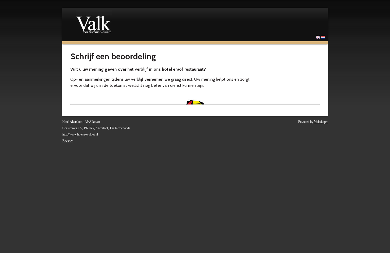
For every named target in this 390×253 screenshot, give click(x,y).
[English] (318, 38)
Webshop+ (321, 122)
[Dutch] (323, 38)
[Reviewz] (142, 21)
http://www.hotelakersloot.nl (80, 134)
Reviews (67, 141)
